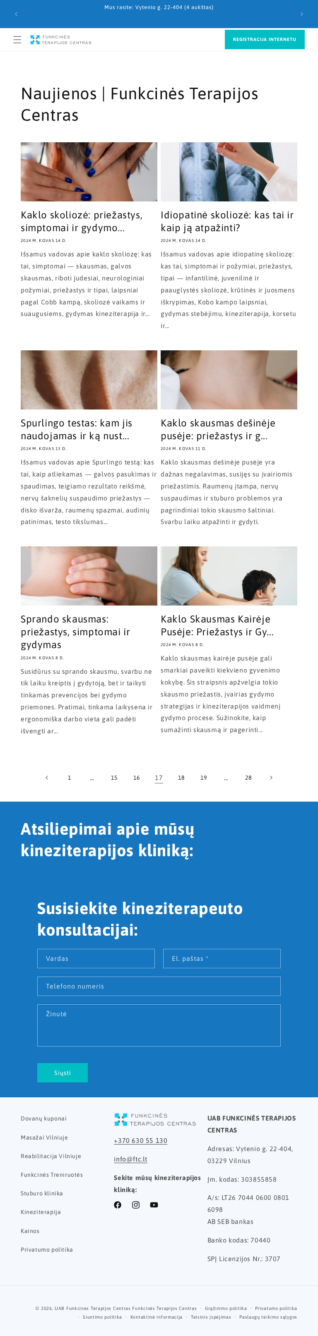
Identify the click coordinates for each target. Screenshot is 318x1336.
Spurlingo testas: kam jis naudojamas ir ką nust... (76, 429)
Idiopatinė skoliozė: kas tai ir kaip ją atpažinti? (227, 221)
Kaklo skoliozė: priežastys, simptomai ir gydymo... (81, 221)
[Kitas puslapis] (271, 778)
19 (203, 777)
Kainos (30, 1231)
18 (181, 777)
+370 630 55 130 (140, 1140)
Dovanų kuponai (44, 1118)
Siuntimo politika (102, 1316)
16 (136, 777)
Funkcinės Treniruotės (52, 1174)
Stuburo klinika (42, 1193)
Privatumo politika (47, 1249)
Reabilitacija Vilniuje (51, 1156)
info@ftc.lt (130, 1159)
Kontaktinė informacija (156, 1316)
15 (114, 777)
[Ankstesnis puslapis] (47, 778)
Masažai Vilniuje (44, 1137)
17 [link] (159, 777)
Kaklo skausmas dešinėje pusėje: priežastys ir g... (218, 429)
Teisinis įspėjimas (211, 1316)
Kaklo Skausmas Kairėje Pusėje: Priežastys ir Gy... (217, 625)
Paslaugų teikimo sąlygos (268, 1316)
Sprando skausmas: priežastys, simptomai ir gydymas (75, 631)
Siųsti (62, 1072)
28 (248, 777)
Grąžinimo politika (226, 1308)
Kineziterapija (41, 1212)
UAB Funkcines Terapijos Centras (93, 1308)
